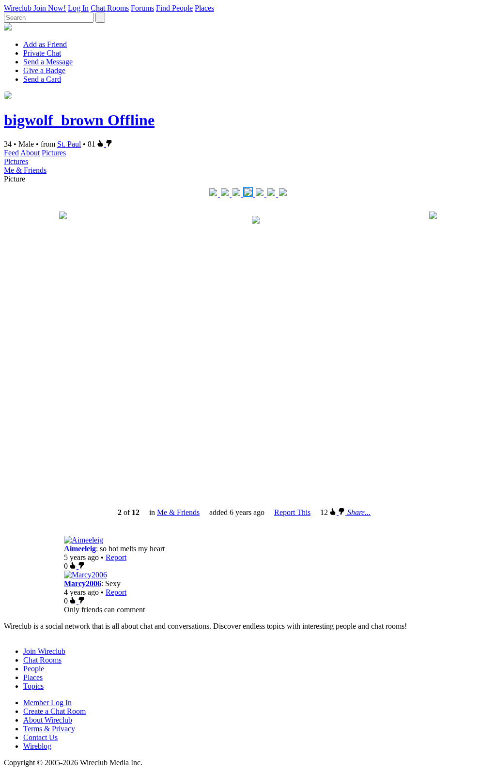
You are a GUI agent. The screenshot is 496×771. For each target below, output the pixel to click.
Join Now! (49, 8)
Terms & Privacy (49, 729)
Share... (359, 512)
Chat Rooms (110, 8)
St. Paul (69, 144)
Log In (78, 8)
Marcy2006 (82, 583)
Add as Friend (45, 44)
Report (116, 557)
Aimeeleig (80, 548)
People (33, 669)
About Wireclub (47, 720)
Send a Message (48, 62)
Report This (292, 512)
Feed (11, 153)
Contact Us (40, 737)
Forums (142, 8)
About (30, 153)
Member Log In (47, 702)
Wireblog (37, 746)
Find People (174, 8)
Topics (33, 686)
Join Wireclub (44, 651)
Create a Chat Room (54, 711)
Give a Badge (44, 70)
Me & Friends (25, 170)
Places (204, 8)
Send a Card (42, 79)
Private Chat (42, 53)
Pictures (54, 153)
